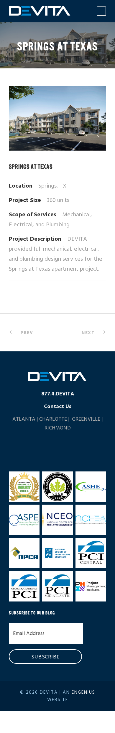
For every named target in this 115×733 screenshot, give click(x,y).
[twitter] (52, 448)
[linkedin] (40, 448)
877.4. (57, 394)
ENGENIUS (83, 692)
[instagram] (75, 448)
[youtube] (63, 448)
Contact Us (57, 406)
